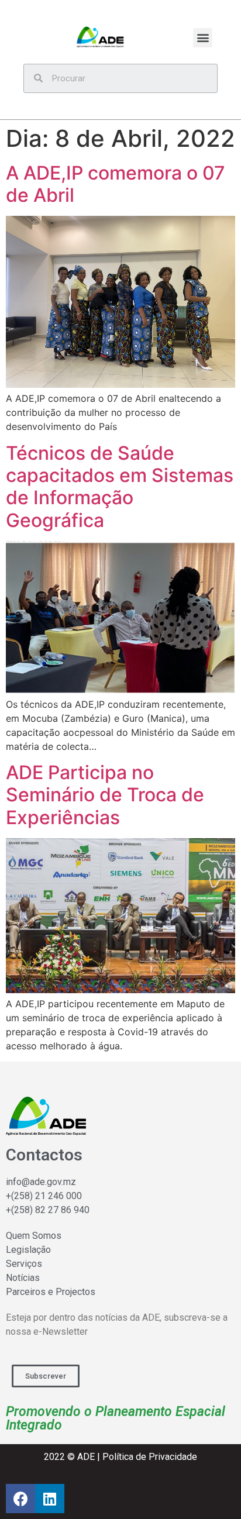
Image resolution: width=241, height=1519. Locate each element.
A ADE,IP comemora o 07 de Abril (115, 183)
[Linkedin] (49, 1498)
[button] (202, 37)
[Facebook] (20, 1498)
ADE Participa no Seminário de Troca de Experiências (105, 795)
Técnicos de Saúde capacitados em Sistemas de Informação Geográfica (119, 487)
